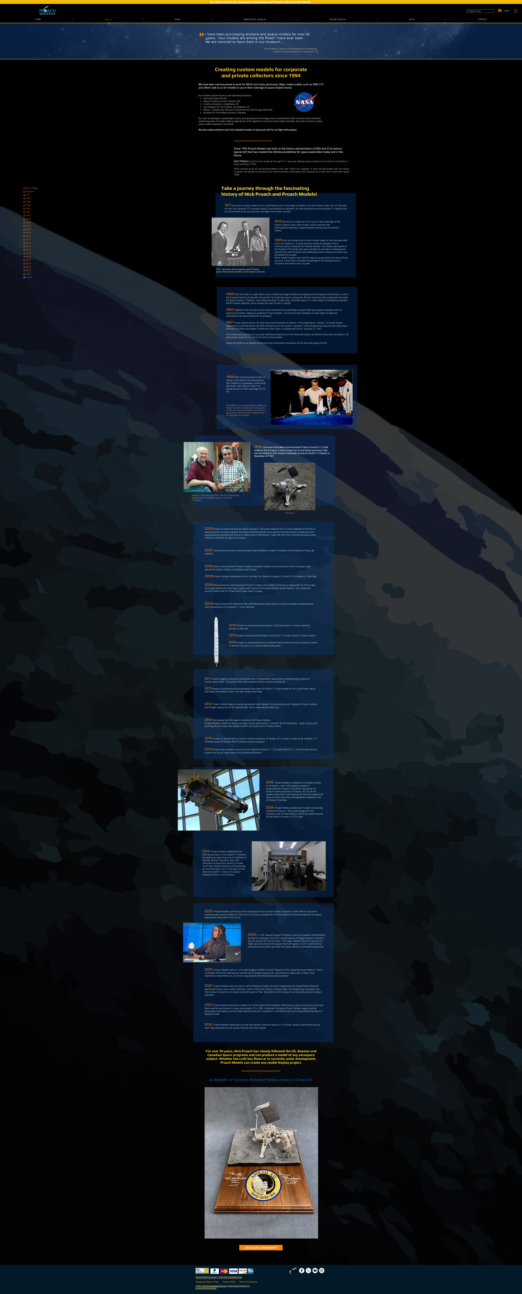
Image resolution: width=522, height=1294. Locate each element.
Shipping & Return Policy (207, 1282)
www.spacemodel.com (267, 707)
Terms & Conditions (248, 1282)
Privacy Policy (229, 1282)
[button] (516, 11)
